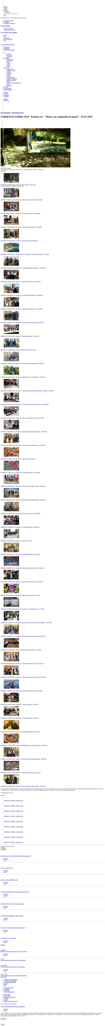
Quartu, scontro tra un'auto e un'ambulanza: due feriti (13, 975)
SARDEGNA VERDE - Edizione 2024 (13, 842)
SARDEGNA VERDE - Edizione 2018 (13, 811)
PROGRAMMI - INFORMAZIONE (12, 113)
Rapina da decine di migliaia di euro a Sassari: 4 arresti (14, 951)
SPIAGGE (6, 100)
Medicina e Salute (11, 80)
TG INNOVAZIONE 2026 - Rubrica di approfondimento (15, 892)
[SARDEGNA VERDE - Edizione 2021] (54, 824)
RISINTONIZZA (8, 39)
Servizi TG (9, 55)
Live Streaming (7, 88)
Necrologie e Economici (9, 997)
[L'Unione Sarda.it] (9, 20)
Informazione (10, 59)
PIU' (5, 40)
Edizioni (9, 54)
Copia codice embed (6, 168)
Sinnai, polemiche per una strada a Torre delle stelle (13, 960)
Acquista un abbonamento (10, 981)
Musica (8, 81)
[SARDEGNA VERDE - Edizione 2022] (54, 829)
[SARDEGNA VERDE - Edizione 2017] (54, 803)
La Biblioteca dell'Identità (10, 982)
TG (4, 36)
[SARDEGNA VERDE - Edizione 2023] (54, 834)
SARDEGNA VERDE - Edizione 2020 (13, 821)
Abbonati (6, 92)
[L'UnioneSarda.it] (9, 987)
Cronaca (9, 74)
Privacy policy (7, 994)
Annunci (6, 93)
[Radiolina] (6, 22)
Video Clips (6, 67)
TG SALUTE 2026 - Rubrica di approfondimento (13, 927)
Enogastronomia (11, 77)
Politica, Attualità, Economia (14, 83)
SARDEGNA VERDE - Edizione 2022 (13, 832)
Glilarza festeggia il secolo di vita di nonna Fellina (13, 966)
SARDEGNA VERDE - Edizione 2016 (13, 800)
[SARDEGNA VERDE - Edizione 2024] (54, 839)
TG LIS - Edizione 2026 (7, 868)
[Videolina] (5, 26)
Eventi (8, 65)
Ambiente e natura (11, 70)
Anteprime (9, 56)
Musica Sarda (10, 69)
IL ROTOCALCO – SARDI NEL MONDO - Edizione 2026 (16, 856)
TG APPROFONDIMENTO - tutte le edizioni (12, 915)
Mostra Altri (3, 977)
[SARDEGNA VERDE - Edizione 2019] (54, 813)
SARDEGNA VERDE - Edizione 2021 (13, 826)
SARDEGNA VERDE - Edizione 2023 (13, 837)
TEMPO (6, 99)
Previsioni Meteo (8, 89)
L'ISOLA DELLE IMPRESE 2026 (9, 880)
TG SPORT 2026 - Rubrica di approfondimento (12, 903)
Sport (8, 62)
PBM (5, 985)
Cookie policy (7, 995)
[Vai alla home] (5, 32)
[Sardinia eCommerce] (9, 23)
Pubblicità (6, 96)
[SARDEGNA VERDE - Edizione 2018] (54, 808)
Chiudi (2, 1024)
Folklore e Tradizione (12, 78)
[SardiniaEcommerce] (9, 991)
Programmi (6, 37)
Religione (9, 85)
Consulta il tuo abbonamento (11, 979)
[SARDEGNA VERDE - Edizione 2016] (54, 798)
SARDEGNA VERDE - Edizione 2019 (13, 816)
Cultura (8, 63)
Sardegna (3, 945)
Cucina (8, 66)
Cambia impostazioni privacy (11, 1001)
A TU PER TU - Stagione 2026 (8, 938)
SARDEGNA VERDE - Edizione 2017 (13, 805)
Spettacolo (9, 60)
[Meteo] (4, 2)
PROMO (6, 87)
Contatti (6, 1000)
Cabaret (9, 71)
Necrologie (6, 95)
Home (5, 35)
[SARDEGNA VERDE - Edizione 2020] (54, 819)
